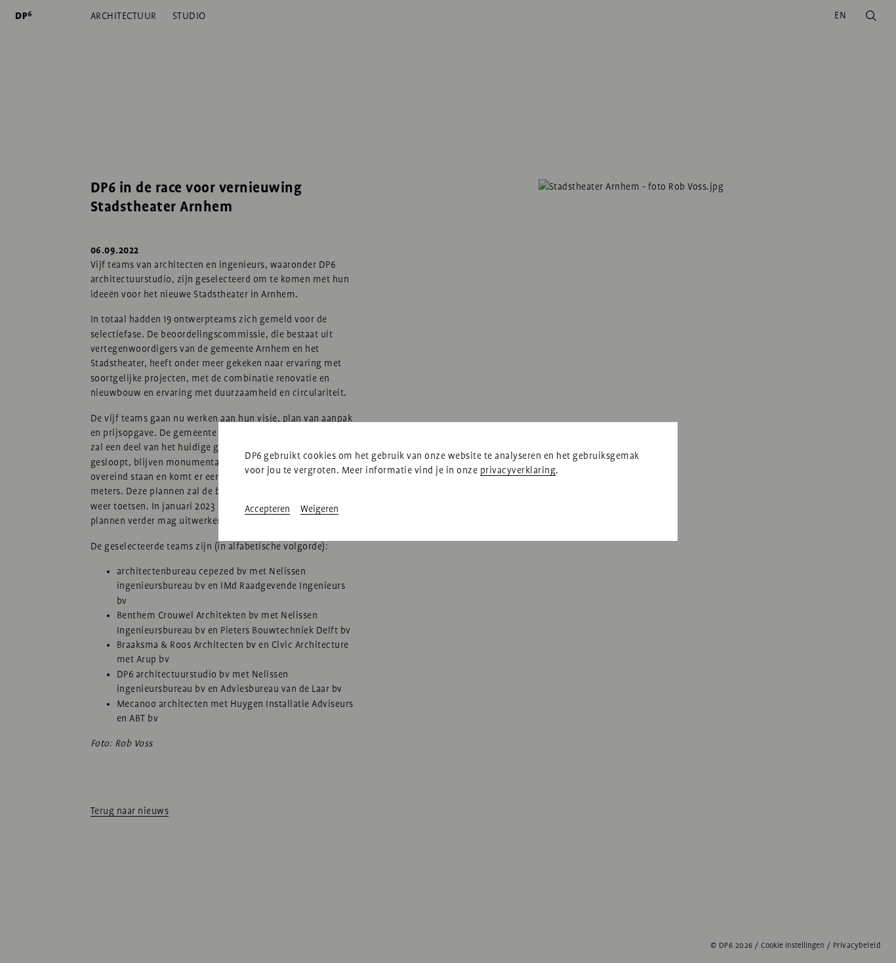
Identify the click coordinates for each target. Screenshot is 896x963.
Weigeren (319, 508)
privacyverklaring (518, 470)
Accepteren (267, 508)
